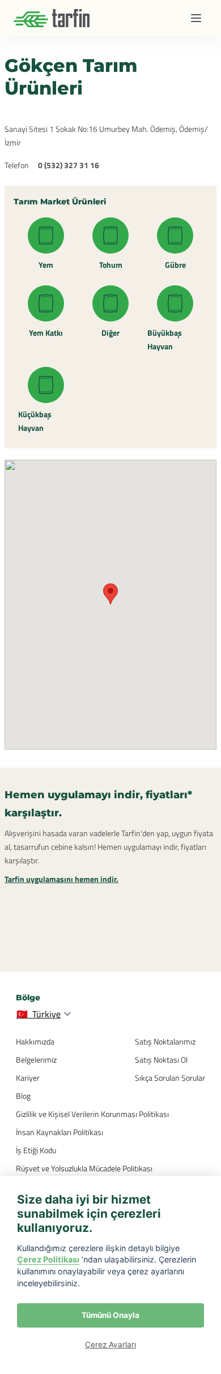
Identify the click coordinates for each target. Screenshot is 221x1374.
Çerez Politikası (48, 1259)
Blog (23, 1096)
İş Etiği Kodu (36, 1150)
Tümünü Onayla (110, 1315)
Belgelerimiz (36, 1059)
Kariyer (28, 1078)
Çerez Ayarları (110, 1344)
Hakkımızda (35, 1041)
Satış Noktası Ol (161, 1059)
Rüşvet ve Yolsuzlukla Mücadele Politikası (84, 1168)
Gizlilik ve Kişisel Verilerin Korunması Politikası (92, 1114)
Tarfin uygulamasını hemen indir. (61, 879)
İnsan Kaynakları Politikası (59, 1132)
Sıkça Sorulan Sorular (170, 1078)
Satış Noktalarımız (165, 1041)
